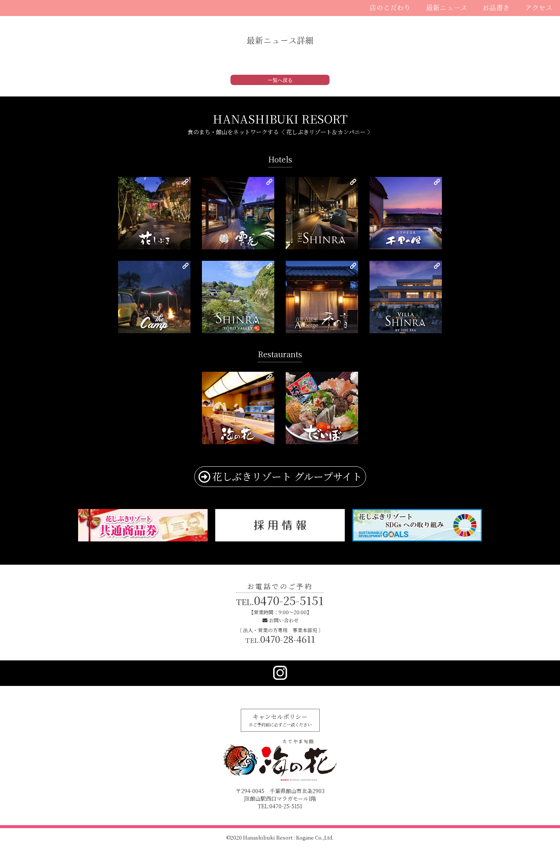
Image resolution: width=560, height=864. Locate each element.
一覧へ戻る (280, 80)
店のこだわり (390, 7)
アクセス (538, 7)
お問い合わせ (284, 620)
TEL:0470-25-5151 (280, 806)
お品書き (496, 7)
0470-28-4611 (280, 639)
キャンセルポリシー (280, 719)
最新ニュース (446, 7)
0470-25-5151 (280, 600)
